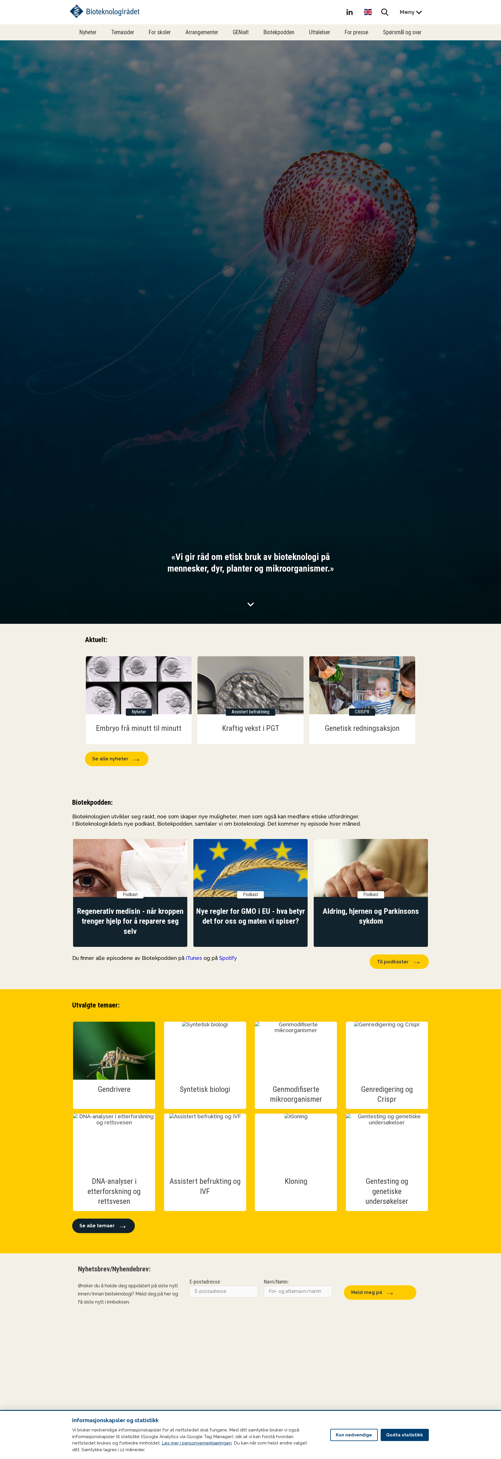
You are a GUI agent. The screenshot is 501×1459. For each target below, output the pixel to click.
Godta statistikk (404, 1435)
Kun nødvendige (354, 1435)
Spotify (228, 958)
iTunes (194, 958)
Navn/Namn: (276, 1282)
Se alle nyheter (110, 759)
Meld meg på (366, 1292)
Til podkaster (393, 962)
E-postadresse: (205, 1282)
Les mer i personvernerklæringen (197, 1443)
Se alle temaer (97, 1225)
